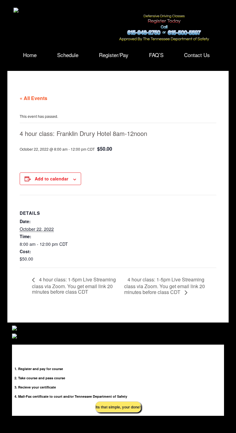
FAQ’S (156, 54)
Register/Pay (113, 54)
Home (30, 54)
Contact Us (197, 54)
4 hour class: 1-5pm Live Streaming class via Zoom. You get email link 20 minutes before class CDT (74, 285)
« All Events (33, 98)
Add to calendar (51, 179)
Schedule (67, 54)
